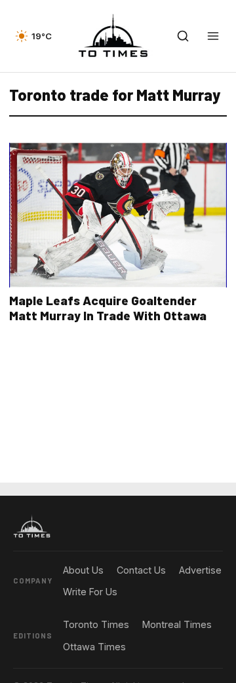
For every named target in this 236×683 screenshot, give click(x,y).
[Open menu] (213, 36)
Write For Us (90, 591)
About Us (83, 570)
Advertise (200, 570)
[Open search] (183, 36)
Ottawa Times (94, 646)
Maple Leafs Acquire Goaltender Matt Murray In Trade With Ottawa (107, 308)
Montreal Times (177, 624)
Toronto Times (96, 624)
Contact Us (141, 570)
